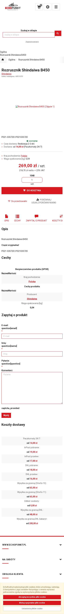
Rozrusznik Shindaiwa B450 (31, 59)
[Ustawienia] (47, 6)
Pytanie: (10, 362)
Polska (24, 156)
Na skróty (8, 559)
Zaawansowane (32, 42)
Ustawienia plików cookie (32, 609)
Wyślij (6, 415)
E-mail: (9, 326)
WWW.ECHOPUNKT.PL (14, 544)
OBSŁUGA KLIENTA (12, 574)
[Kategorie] (56, 6)
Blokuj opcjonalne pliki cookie (32, 603)
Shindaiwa (6, 74)
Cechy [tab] (17, 220)
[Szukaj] (58, 33)
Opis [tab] (6, 220)
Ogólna (11, 59)
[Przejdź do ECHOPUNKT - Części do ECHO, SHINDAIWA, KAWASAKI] (2, 60)
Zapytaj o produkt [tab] (36, 220)
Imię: (9, 344)
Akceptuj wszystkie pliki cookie (32, 597)
